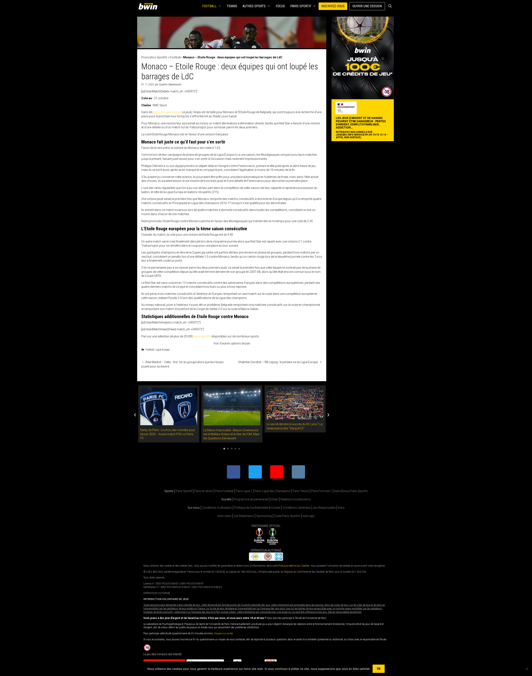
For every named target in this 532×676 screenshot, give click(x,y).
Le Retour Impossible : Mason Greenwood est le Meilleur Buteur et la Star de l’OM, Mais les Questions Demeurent (231, 434)
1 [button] (224, 448)
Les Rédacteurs (244, 516)
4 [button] (235, 448)
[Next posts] (328, 415)
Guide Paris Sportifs (287, 516)
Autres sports (254, 6)
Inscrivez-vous (333, 6)
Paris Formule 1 (321, 491)
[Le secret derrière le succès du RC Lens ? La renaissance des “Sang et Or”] (295, 417)
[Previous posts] (135, 415)
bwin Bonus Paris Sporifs (351, 491)
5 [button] (239, 448)
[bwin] (148, 6)
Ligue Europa (162, 349)
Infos (341, 507)
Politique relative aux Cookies (293, 565)
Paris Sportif (300, 6)
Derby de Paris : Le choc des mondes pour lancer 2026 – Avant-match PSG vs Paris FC (167, 434)
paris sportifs (202, 336)
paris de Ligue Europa (167, 112)
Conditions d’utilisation (217, 507)
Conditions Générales (297, 507)
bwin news (225, 516)
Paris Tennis (301, 491)
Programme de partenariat (250, 499)
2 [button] (228, 448)
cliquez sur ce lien (223, 633)
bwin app (308, 516)
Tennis (232, 6)
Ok (379, 669)
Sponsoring (264, 516)
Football (209, 6)
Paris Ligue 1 (244, 491)
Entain (274, 499)
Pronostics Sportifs (154, 57)
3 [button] (232, 448)
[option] (168, 413)
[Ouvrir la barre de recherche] (390, 6)
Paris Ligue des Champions (272, 491)
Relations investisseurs (296, 499)
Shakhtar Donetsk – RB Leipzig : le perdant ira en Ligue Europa (278, 362)
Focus (280, 6)
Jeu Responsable (324, 507)
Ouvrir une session (367, 6)
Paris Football (224, 491)
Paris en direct (203, 491)
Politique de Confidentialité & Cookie (257, 507)
